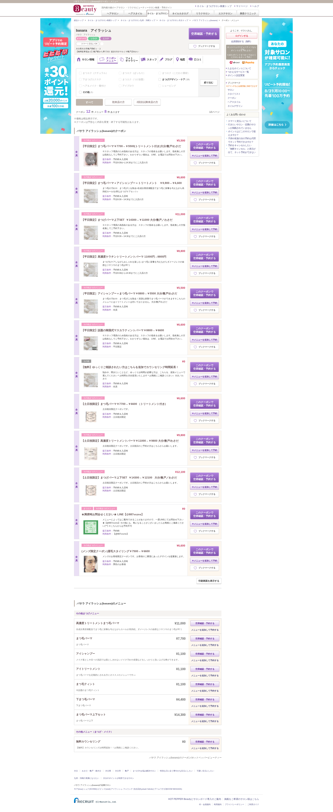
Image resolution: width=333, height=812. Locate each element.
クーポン (232, 98)
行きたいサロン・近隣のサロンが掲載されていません (242, 126)
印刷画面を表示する (208, 581)
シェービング (169, 86)
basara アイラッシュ (93, 30)
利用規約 (218, 804)
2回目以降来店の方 (147, 102)
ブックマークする (206, 46)
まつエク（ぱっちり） (133, 73)
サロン (231, 89)
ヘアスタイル (135, 13)
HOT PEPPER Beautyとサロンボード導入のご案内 (194, 799)
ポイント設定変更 (236, 75)
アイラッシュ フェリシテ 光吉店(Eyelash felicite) (132, 789)
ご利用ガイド (253, 804)
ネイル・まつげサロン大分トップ (173, 20)
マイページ (242, 6)
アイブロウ (128, 86)
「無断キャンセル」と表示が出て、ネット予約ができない (242, 150)
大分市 (118, 771)
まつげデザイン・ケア (176, 79)
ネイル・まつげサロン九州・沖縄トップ (138, 20)
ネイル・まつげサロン (157, 13)
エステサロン (225, 13)
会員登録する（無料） (241, 41)
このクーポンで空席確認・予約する (204, 146)
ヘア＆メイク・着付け (94, 86)
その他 (88, 92)
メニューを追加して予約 (205, 155)
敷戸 (127, 771)
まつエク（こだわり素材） (176, 73)
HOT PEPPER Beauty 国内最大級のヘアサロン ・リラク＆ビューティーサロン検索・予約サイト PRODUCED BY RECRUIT (85, 10)
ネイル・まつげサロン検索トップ (214, 6)
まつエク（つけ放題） (133, 79)
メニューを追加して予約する (205, 630)
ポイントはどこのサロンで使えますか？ (242, 133)
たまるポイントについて (239, 68)
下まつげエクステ (92, 79)
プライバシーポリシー (234, 804)
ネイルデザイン (235, 106)
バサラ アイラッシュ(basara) (205, 20)
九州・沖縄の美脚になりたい (86, 778)
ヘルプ (255, 6)
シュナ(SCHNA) (90, 789)
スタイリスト (234, 94)
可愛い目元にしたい (205, 771)
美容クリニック (248, 13)
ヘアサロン (113, 13)
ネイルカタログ (180, 13)
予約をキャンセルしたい (239, 145)
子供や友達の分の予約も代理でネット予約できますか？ (242, 140)
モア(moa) (78, 789)
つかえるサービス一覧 (238, 72)
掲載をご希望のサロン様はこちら (241, 799)
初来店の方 (118, 102)
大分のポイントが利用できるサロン (118, 778)
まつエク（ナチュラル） (95, 73)
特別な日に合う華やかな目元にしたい (176, 771)
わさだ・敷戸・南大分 (91, 771)
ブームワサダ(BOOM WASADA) (168, 789)
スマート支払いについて (239, 121)
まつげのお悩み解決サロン (144, 771)
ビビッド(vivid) (104, 789)
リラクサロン (203, 13)
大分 (76, 771)
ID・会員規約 (205, 804)
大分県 (108, 771)
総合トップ (79, 20)
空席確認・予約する (204, 33)
